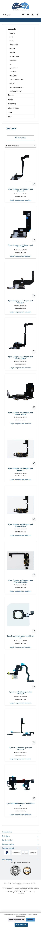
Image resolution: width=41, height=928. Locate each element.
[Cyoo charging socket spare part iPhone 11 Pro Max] (20, 559)
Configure (30, 919)
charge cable (14, 45)
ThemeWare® (20, 893)
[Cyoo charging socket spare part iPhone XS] (20, 280)
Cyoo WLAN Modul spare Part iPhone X (20, 804)
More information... (20, 916)
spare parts (14, 68)
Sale (10, 112)
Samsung (12, 104)
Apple (10, 99)
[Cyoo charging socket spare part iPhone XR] (20, 224)
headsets (13, 60)
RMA (5, 883)
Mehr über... (6, 836)
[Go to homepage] (20, 6)
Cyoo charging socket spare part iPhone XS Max (20, 358)
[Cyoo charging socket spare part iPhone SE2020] (20, 392)
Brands (11, 95)
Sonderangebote (17, 883)
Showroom (26, 883)
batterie (12, 33)
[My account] (32, 15)
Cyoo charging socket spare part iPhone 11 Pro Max (20, 581)
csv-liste (20, 885)
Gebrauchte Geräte (16, 87)
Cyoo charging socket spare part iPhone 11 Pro (20, 525)
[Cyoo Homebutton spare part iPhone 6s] (20, 615)
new (9, 117)
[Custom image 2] (27, 870)
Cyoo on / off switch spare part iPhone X (20, 693)
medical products (15, 91)
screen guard (14, 56)
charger (12, 48)
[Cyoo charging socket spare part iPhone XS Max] (20, 336)
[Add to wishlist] (34, 184)
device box (13, 72)
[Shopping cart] (37, 15)
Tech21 (33, 883)
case (11, 37)
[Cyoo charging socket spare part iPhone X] (20, 168)
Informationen (7, 832)
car (11, 64)
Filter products (21, 137)
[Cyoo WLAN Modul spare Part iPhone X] (20, 783)
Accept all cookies (21, 924)
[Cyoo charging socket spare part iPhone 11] (20, 447)
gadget (12, 83)
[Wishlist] (28, 15)
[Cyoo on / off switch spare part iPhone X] (20, 671)
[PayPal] (7, 852)
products (12, 29)
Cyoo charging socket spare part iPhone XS (20, 302)
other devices (13, 108)
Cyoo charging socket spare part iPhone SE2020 (20, 413)
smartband (13, 75)
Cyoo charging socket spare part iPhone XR (20, 246)
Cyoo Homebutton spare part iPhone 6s (20, 637)
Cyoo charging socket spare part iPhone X (20, 190)
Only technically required (16, 919)
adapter (12, 52)
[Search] (23, 15)
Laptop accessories (16, 79)
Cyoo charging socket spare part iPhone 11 (20, 469)
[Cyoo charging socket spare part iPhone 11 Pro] (20, 503)
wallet (11, 41)
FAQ (10, 883)
